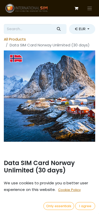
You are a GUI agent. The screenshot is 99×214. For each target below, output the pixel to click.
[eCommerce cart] (76, 8)
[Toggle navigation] (89, 8)
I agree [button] (85, 206)
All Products (15, 39)
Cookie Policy (69, 189)
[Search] (59, 29)
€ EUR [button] (81, 28)
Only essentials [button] (58, 206)
